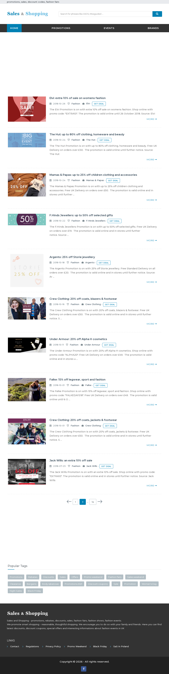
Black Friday (34, 590)
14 (93, 502)
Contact (14, 646)
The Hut (90, 139)
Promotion (130, 584)
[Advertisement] (84, 59)
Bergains (31, 584)
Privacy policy (53, 646)
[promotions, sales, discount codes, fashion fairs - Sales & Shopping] (27, 13)
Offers (74, 577)
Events (109, 28)
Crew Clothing (93, 304)
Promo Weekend (76, 646)
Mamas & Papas (95, 180)
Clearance (15, 584)
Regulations (32, 646)
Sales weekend (135, 577)
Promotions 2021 (73, 584)
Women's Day (149, 584)
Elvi (88, 103)
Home (14, 28)
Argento (90, 262)
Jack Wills (91, 466)
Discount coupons (98, 584)
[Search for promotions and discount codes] (157, 14)
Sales (63, 577)
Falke (88, 385)
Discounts (48, 577)
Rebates (32, 577)
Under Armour (92, 344)
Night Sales (16, 590)
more (151, 119)
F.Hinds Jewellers (95, 220)
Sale (116, 584)
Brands (153, 28)
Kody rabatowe (50, 584)
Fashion (75, 103)
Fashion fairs (114, 577)
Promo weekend (93, 577)
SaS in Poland (121, 646)
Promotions (61, 28)
